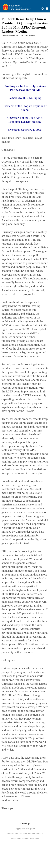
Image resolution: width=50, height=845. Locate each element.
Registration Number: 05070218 (25, 838)
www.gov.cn (30, 828)
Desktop (25, 823)
